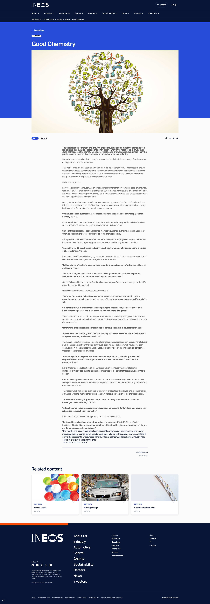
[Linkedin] (50, 565)
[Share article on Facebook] (177, 138)
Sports (78, 13)
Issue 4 (67, 19)
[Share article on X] (173, 138)
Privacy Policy (57, 598)
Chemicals (116, 542)
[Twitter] (41, 565)
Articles (59, 19)
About (34, 13)
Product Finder (117, 556)
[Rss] (46, 565)
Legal (34, 598)
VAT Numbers (82, 598)
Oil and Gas (116, 549)
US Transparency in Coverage (111, 598)
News (124, 13)
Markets (115, 552)
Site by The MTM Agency (170, 598)
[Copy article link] (166, 138)
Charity (91, 13)
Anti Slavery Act (44, 598)
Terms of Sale (94, 598)
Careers (137, 13)
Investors (152, 13)
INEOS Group (36, 19)
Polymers (115, 545)
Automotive (64, 13)
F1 (150, 542)
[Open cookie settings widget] (3, 600)
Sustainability (108, 13)
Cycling (153, 545)
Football (153, 539)
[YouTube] (37, 565)
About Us (80, 536)
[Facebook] (33, 565)
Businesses (116, 539)
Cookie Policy (70, 598)
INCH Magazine (49, 19)
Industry (48, 13)
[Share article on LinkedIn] (170, 138)
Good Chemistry (78, 19)
